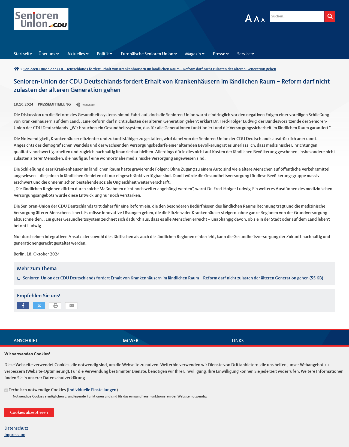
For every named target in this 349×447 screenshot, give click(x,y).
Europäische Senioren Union (147, 54)
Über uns (46, 54)
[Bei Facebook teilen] (23, 305)
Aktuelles (76, 54)
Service (244, 54)
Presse (219, 54)
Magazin (193, 54)
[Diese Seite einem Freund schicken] (71, 306)
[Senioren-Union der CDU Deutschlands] (16, 69)
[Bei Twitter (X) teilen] (39, 305)
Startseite (23, 54)
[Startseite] (41, 11)
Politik (103, 54)
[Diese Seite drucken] (55, 306)
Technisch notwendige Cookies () (63, 390)
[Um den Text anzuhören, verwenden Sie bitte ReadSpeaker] (78, 105)
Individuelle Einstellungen (92, 390)
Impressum (14, 435)
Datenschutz (16, 428)
